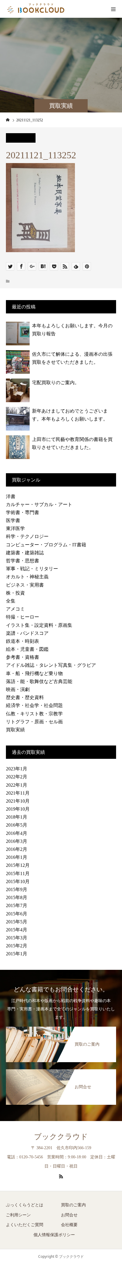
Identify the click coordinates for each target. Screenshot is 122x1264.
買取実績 (15, 729)
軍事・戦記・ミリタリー (32, 568)
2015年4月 (16, 929)
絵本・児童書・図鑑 (27, 649)
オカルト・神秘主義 (27, 576)
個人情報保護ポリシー (54, 1235)
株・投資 (15, 592)
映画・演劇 (18, 689)
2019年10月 (18, 808)
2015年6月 (16, 913)
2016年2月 (16, 849)
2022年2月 (16, 776)
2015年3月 (16, 937)
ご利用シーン (18, 1215)
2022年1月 (16, 785)
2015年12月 (18, 865)
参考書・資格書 (22, 657)
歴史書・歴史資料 (25, 697)
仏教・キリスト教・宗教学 (34, 713)
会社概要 (69, 1225)
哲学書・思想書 (22, 560)
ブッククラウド (61, 1137)
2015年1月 (16, 953)
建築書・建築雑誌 (25, 552)
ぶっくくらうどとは (24, 1205)
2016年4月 (16, 833)
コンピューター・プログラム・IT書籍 (46, 544)
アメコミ (15, 608)
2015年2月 (16, 945)
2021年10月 (18, 801)
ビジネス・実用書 (25, 584)
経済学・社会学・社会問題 (34, 705)
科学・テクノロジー (27, 536)
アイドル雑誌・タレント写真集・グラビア (51, 665)
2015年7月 (16, 905)
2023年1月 (16, 768)
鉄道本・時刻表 (22, 641)
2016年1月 (16, 857)
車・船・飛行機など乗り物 (34, 673)
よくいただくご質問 (24, 1225)
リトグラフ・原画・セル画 (34, 721)
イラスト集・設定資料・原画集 (39, 625)
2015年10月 (18, 881)
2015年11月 (18, 873)
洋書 (10, 496)
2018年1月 (16, 816)
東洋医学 (15, 528)
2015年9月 (16, 889)
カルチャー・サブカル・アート (39, 504)
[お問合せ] (61, 1070)
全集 (10, 600)
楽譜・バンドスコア (27, 633)
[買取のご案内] (61, 1028)
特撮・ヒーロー (22, 616)
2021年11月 (18, 793)
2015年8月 (16, 897)
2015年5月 (16, 921)
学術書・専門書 (22, 512)
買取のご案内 (73, 1205)
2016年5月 (16, 824)
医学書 (13, 520)
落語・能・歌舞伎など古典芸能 (39, 681)
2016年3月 (16, 841)
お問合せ (69, 1215)
